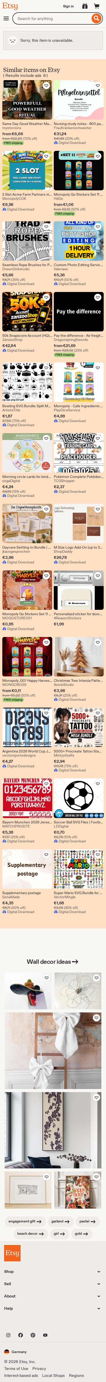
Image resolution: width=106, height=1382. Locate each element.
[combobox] (51, 18)
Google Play (60, 1324)
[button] (15, 1352)
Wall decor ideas (49, 961)
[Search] (96, 18)
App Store (21, 1324)
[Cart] (97, 6)
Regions (76, 1375)
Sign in (68, 6)
